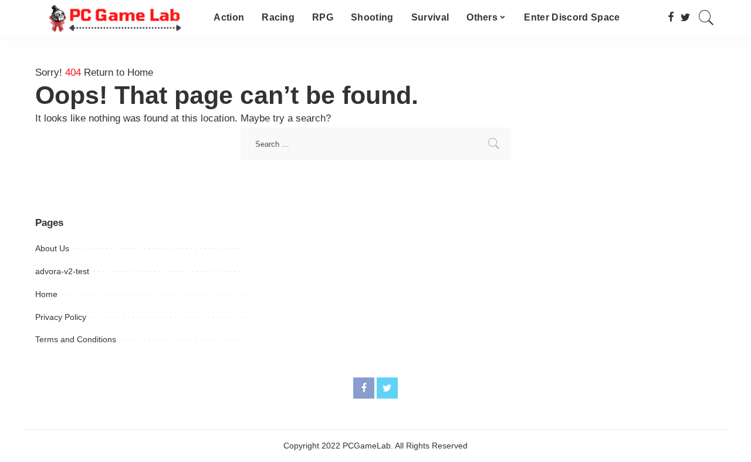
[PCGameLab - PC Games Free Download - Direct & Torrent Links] (115, 17)
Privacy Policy (60, 317)
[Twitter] (685, 17)
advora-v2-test (62, 271)
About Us (52, 248)
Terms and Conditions (75, 339)
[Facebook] (671, 17)
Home (46, 294)
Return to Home (118, 72)
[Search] (706, 17)
